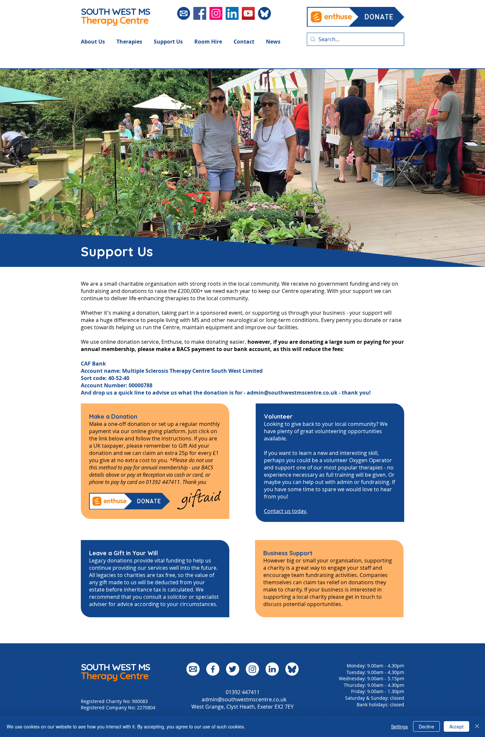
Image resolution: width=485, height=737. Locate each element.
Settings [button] (399, 726)
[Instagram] (216, 13)
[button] (98, 41)
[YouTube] (248, 13)
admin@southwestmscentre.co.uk (292, 392)
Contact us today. (285, 511)
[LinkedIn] (232, 13)
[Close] (477, 726)
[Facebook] (199, 13)
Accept (456, 726)
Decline (426, 726)
